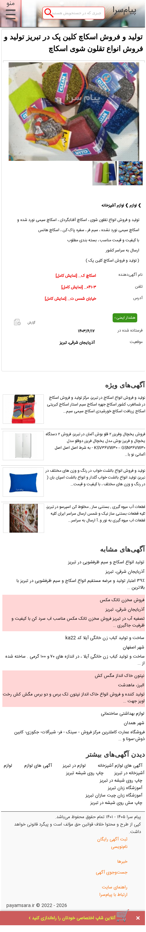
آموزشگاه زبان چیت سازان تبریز (114, 795)
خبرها (122, 861)
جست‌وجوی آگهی (111, 872)
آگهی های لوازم (38, 765)
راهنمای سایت (114, 887)
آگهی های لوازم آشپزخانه (120, 765)
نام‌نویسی (119, 847)
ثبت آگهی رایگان (112, 839)
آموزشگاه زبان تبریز (125, 788)
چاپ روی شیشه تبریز (85, 773)
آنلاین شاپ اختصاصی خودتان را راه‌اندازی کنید (73, 918)
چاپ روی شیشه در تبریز (121, 780)
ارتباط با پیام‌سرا (113, 895)
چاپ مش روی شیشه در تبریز (116, 803)
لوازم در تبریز (75, 765)
